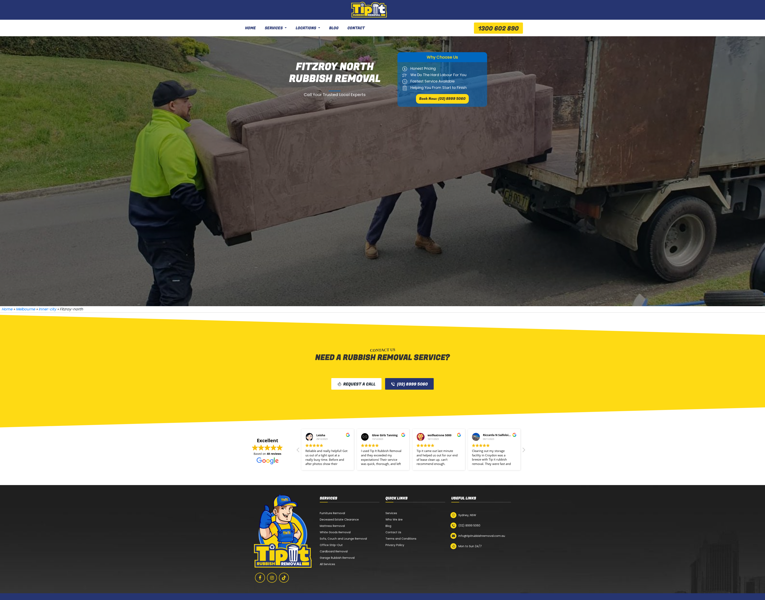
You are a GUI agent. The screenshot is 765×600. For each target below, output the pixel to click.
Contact (356, 28)
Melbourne (25, 309)
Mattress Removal (332, 526)
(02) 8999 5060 (412, 384)
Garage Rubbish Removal (337, 558)
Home (250, 28)
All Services (327, 564)
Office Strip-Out (331, 545)
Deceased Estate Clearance (339, 520)
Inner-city (47, 309)
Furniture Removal (332, 513)
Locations (306, 28)
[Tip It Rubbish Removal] (369, 10)
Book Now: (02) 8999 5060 (442, 98)
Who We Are (394, 520)
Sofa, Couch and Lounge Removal (343, 539)
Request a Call (359, 384)
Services (274, 28)
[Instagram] (272, 578)
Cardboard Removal (334, 551)
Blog (333, 28)
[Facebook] (260, 578)
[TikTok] (284, 577)
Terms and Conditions (400, 539)
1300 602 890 (498, 28)
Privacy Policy (394, 545)
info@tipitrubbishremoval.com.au (481, 536)
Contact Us (393, 532)
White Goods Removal (335, 532)
